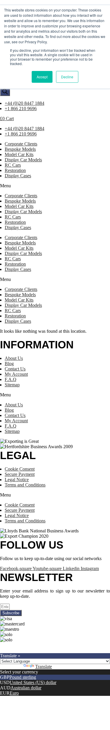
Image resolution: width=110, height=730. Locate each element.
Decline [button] (67, 76)
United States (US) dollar (33, 682)
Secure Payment (20, 474)
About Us (14, 358)
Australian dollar (26, 687)
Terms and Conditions (25, 484)
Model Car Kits (19, 154)
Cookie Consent (20, 468)
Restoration (15, 170)
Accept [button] (42, 76)
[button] (55, 185)
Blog (9, 363)
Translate (43, 666)
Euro (14, 693)
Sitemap (12, 384)
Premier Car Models (55, 645)
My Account (16, 374)
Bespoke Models (20, 149)
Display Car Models (23, 159)
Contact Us (15, 368)
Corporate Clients (21, 143)
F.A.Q (10, 379)
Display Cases (18, 175)
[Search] (5, 92)
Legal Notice (17, 479)
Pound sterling (22, 677)
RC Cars (13, 165)
